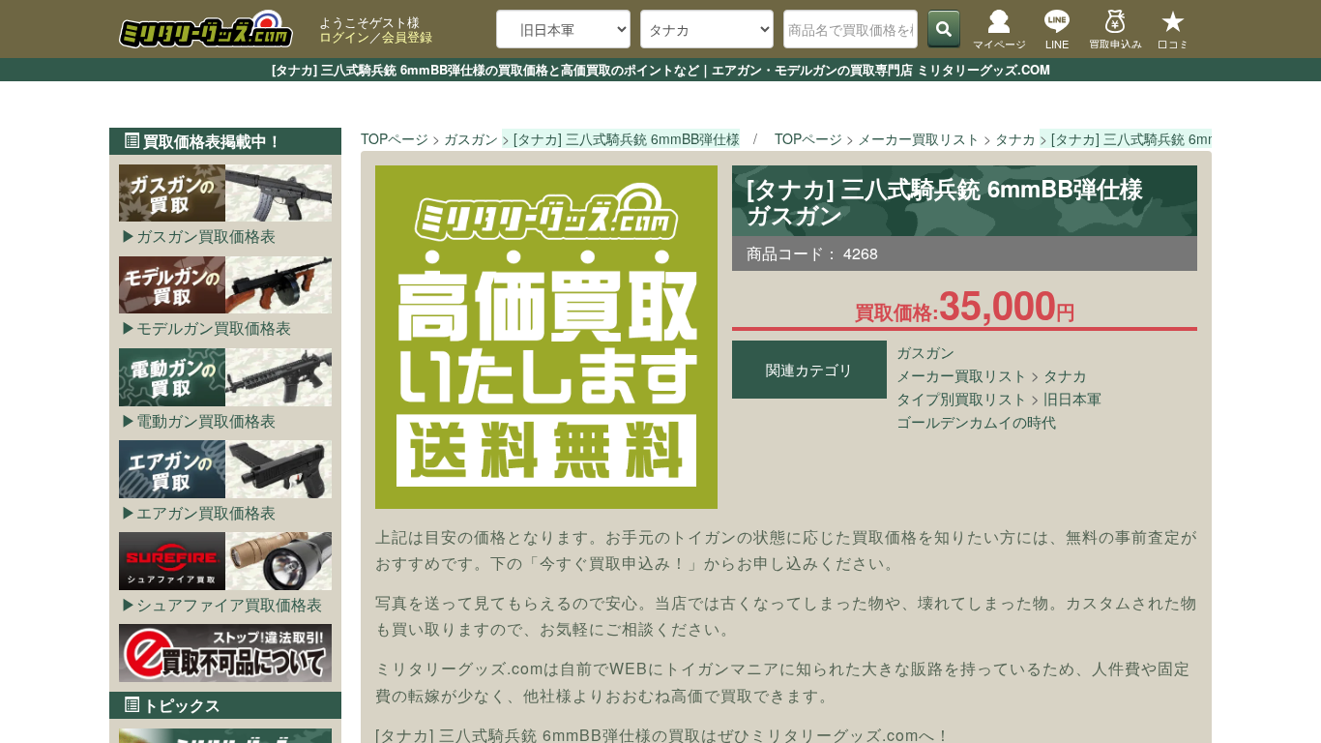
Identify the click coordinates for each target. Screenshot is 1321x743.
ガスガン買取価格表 (206, 235)
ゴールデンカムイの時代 (976, 421)
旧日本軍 (1072, 398)
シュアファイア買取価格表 (229, 604)
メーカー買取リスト (961, 375)
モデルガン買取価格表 (213, 327)
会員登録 (407, 36)
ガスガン (925, 352)
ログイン (344, 36)
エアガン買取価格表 (206, 512)
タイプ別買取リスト (961, 398)
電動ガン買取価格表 (206, 420)
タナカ (1065, 375)
